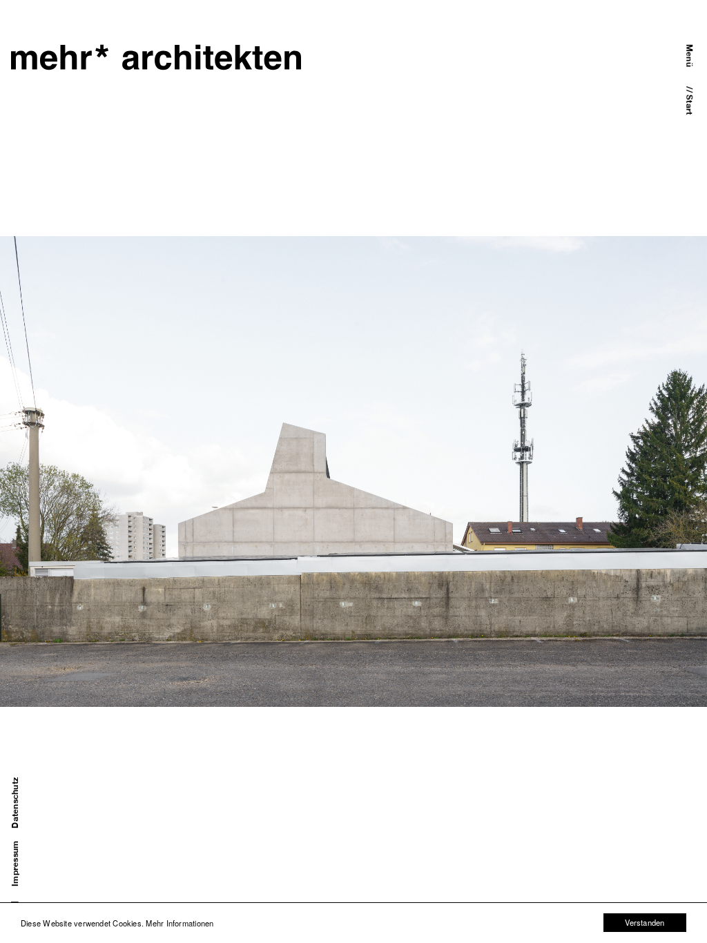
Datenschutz (15, 802)
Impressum (15, 863)
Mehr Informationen (179, 923)
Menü (689, 55)
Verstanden (644, 922)
